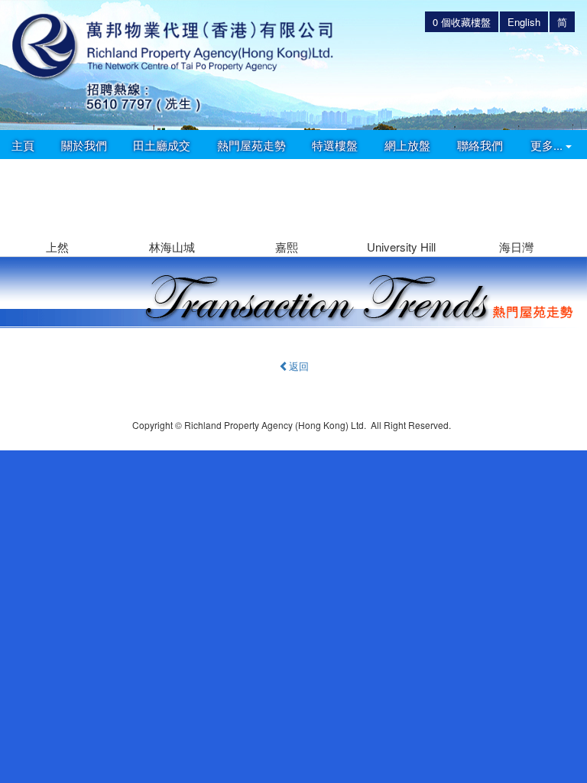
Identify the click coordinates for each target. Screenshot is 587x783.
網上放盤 (407, 145)
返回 (299, 366)
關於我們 (84, 145)
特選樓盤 (335, 145)
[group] (57, 208)
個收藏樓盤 (462, 22)
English (524, 22)
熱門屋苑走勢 (251, 145)
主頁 (22, 145)
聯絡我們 (480, 145)
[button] (569, 199)
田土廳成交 (161, 145)
